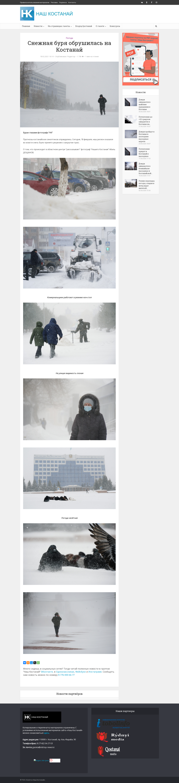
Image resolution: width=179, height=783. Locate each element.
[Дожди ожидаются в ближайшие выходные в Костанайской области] (132, 166)
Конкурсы (115, 26)
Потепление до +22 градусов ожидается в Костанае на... (145, 120)
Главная (26, 26)
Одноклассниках (65, 671)
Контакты (72, 2)
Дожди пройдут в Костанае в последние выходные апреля (146, 137)
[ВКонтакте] (24, 662)
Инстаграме (95, 671)
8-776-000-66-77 (66, 674)
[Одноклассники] (28, 662)
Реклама (54, 2)
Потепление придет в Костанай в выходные (144, 152)
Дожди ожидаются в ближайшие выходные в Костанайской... (145, 168)
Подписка (63, 2)
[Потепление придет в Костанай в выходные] (132, 151)
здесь (46, 733)
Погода (69, 38)
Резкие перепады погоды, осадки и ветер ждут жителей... (147, 184)
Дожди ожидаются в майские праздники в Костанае (144, 104)
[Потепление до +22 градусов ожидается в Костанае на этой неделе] (132, 119)
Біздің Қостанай (83, 26)
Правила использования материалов (34, 2)
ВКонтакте (47, 671)
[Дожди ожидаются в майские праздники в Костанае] (132, 102)
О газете (100, 26)
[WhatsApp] (38, 662)
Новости (38, 26)
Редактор (71, 56)
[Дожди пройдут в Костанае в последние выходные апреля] (132, 134)
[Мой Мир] (31, 662)
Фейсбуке (80, 671)
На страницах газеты (59, 26)
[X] (34, 662)
